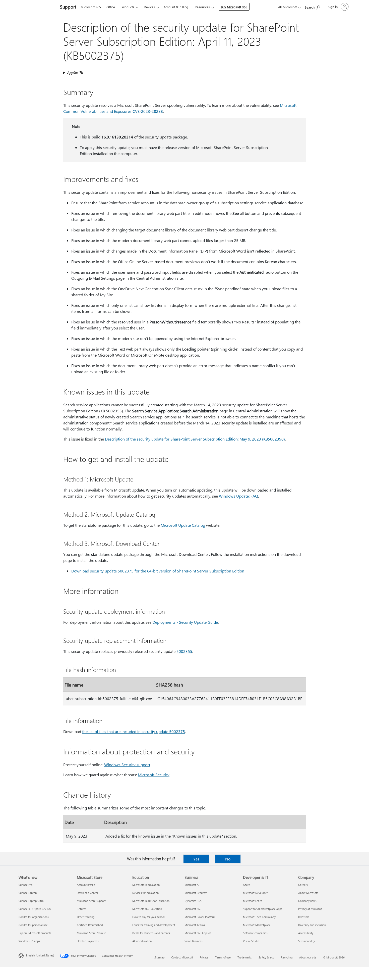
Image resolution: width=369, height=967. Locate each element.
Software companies (255, 933)
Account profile (86, 885)
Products (127, 7)
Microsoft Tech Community (259, 917)
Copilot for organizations (34, 917)
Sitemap (159, 957)
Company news (307, 901)
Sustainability (306, 941)
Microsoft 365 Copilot (197, 933)
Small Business (193, 941)
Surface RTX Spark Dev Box (35, 909)
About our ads (307, 957)
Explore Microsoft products (35, 933)
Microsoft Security (153, 774)
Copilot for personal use (33, 925)
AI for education (142, 941)
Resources (202, 7)
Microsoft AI (191, 885)
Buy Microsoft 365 (234, 7)
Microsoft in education (146, 885)
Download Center (87, 893)
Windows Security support (127, 764)
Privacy (204, 957)
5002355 (184, 651)
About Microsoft (308, 893)
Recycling (286, 957)
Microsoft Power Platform (199, 917)
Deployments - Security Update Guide (185, 622)
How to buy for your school (148, 917)
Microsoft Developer (255, 893)
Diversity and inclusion (312, 925)
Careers (303, 885)
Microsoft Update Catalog (183, 525)
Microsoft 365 (91, 7)
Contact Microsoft (182, 957)
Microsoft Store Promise (91, 933)
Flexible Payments (88, 941)
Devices (149, 7)
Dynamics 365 (193, 901)
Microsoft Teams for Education (150, 901)
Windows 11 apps (29, 941)
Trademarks (244, 957)
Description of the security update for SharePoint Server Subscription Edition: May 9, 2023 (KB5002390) (195, 439)
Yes (196, 858)
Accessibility (305, 933)
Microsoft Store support (91, 901)
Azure (246, 885)
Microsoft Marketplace (257, 925)
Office (110, 7)
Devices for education (145, 893)
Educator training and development (153, 925)
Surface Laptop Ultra (31, 901)
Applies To (75, 72)
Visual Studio (251, 941)
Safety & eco (266, 957)
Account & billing (175, 7)
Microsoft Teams (194, 925)
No (227, 858)
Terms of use (223, 957)
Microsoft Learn (252, 901)
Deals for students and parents (151, 933)
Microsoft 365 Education (147, 909)
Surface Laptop (28, 893)
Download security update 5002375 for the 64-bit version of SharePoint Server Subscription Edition (157, 570)
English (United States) (40, 955)
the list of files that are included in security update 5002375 (133, 731)
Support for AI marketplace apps (262, 909)
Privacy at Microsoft (310, 909)
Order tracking (85, 917)
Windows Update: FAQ (238, 496)
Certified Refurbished (90, 925)
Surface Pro (25, 885)
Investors (303, 917)
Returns (81, 909)
